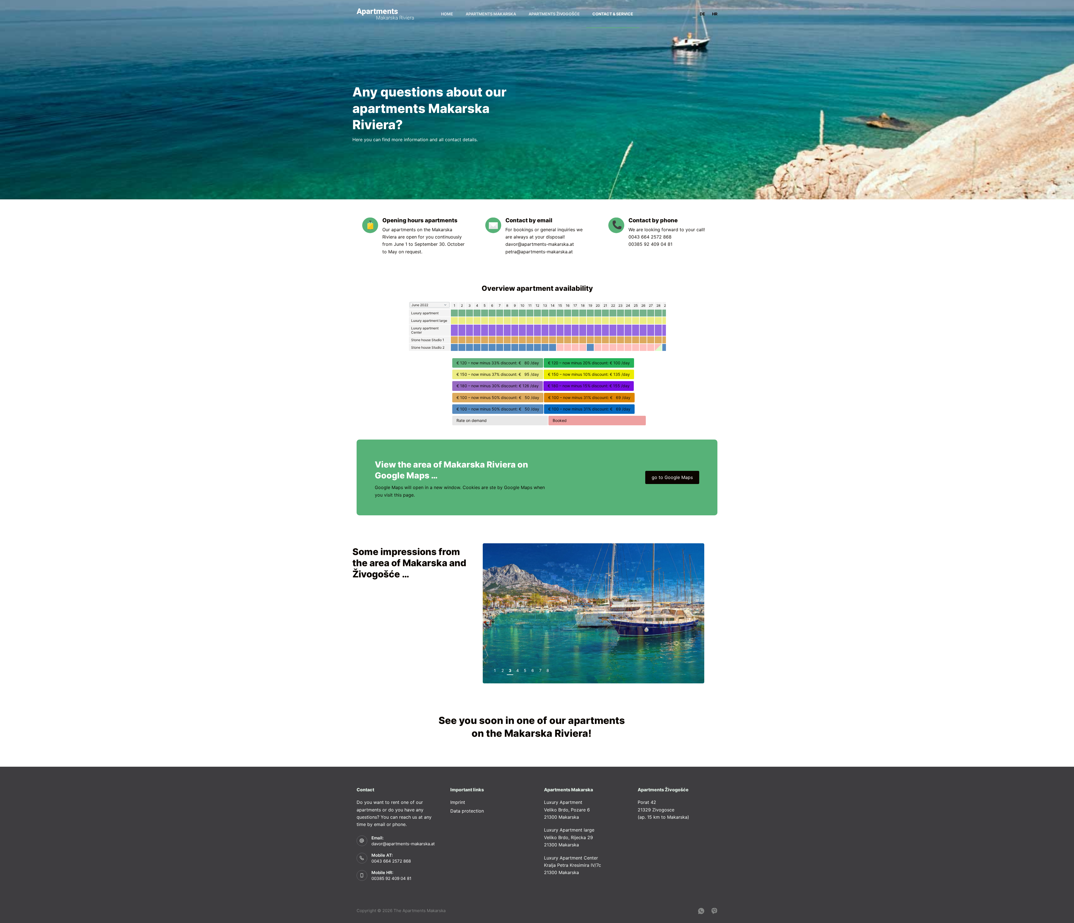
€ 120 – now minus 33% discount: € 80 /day (497, 362)
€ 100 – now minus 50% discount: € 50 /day (497, 397)
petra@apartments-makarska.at (539, 251)
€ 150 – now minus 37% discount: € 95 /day (497, 374)
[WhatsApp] (701, 911)
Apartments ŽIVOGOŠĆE (554, 13)
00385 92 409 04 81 (650, 244)
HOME (447, 13)
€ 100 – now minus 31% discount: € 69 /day (589, 397)
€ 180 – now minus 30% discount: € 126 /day (497, 385)
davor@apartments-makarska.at (539, 244)
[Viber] (714, 911)
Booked (597, 420)
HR (714, 13)
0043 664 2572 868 (650, 237)
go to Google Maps (672, 477)
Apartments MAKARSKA (491, 13)
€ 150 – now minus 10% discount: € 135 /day (589, 374)
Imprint (457, 802)
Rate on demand (500, 420)
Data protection (467, 811)
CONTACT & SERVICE (612, 13)
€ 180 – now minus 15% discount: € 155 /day (589, 385)
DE (702, 13)
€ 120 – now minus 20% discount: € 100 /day (589, 362)
